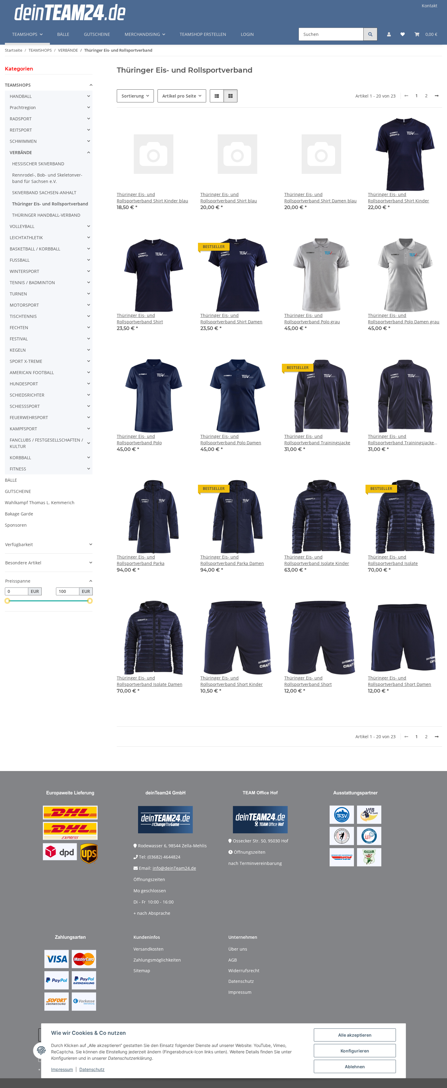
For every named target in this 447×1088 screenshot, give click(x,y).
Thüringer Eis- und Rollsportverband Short (308, 681)
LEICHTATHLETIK (26, 237)
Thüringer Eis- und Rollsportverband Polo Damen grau (403, 318)
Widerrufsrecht (243, 970)
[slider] (7, 600)
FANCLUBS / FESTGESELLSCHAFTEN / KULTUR (46, 443)
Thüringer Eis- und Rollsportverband (50, 204)
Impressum (62, 1069)
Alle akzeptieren (355, 1035)
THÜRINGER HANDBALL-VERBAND (46, 215)
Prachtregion (23, 107)
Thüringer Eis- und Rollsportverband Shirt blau (228, 197)
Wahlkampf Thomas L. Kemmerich (39, 502)
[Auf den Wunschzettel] (180, 127)
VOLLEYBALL (22, 226)
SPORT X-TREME (26, 361)
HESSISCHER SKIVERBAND (38, 164)
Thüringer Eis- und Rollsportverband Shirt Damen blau (320, 197)
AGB (232, 960)
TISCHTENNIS (23, 316)
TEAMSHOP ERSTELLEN (203, 34)
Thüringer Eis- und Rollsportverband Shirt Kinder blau (152, 197)
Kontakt (429, 6)
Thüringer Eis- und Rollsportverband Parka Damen (232, 560)
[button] (389, 34)
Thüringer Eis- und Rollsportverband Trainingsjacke (317, 439)
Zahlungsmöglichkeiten (157, 960)
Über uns (237, 949)
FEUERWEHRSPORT (29, 417)
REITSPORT (21, 130)
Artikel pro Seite (179, 96)
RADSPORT (21, 119)
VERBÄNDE (21, 152)
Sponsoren (16, 525)
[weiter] (436, 96)
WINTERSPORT (24, 271)
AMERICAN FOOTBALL (32, 372)
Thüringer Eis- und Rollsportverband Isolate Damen (149, 681)
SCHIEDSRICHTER (27, 395)
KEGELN (18, 350)
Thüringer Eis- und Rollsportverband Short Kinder (231, 681)
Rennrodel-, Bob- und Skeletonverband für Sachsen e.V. (47, 178)
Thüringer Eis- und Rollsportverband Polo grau (312, 318)
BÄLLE (11, 480)
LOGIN (247, 34)
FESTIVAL (19, 339)
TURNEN (18, 294)
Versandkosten (148, 949)
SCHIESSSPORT (25, 406)
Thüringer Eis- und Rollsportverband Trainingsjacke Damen (401, 439)
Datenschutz (92, 1069)
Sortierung (133, 96)
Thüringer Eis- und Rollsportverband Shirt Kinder (398, 197)
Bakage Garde (19, 514)
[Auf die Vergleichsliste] (164, 127)
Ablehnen (355, 1066)
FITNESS (18, 469)
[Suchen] (370, 34)
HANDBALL (21, 96)
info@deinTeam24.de (174, 868)
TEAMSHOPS (18, 85)
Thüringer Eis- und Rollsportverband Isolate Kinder (316, 560)
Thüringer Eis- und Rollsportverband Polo (139, 439)
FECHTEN (19, 327)
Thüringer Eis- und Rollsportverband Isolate (393, 560)
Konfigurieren (355, 1050)
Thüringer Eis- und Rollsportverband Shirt (140, 318)
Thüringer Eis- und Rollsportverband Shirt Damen (231, 318)
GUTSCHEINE (18, 491)
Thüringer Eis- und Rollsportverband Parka (141, 560)
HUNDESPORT (24, 384)
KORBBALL (20, 457)
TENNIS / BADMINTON (32, 282)
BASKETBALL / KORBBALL (35, 249)
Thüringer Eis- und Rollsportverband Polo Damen (230, 439)
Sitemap (141, 970)
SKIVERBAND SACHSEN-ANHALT (44, 192)
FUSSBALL (19, 260)
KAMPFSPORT (23, 429)
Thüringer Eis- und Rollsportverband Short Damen (399, 681)
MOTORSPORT (24, 305)
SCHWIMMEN (23, 141)
